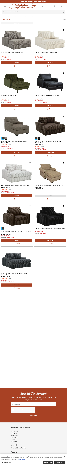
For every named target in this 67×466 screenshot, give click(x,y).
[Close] (64, 456)
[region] (33, 460)
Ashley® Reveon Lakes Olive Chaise (9, 95)
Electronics (10, 17)
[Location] (48, 6)
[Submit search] (63, 11)
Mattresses (14, 435)
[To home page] (22, 6)
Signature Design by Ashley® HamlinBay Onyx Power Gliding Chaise (50, 228)
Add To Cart (16, 62)
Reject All (59, 462)
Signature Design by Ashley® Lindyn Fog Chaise (12, 52)
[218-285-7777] (55, 6)
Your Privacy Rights (7, 462)
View (50, 196)
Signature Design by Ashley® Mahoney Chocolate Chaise (14, 141)
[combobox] (50, 23)
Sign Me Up (33, 415)
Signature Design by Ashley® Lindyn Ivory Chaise (46, 52)
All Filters (17, 23)
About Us (14, 441)
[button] (5, 6)
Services (13, 439)
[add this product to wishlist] (30, 30)
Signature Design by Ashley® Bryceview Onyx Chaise (47, 95)
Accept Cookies (48, 462)
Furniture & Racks (19, 17)
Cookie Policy (21, 459)
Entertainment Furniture (30, 17)
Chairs (39, 17)
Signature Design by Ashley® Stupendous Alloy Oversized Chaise (16, 185)
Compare (18, 65)
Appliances (14, 431)
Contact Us (14, 446)
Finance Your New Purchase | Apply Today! (33, 1)
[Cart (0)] (61, 6)
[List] (42, 6)
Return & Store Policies (18, 448)
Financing (14, 444)
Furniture (14, 433)
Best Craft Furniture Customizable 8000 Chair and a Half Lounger (49, 185)
